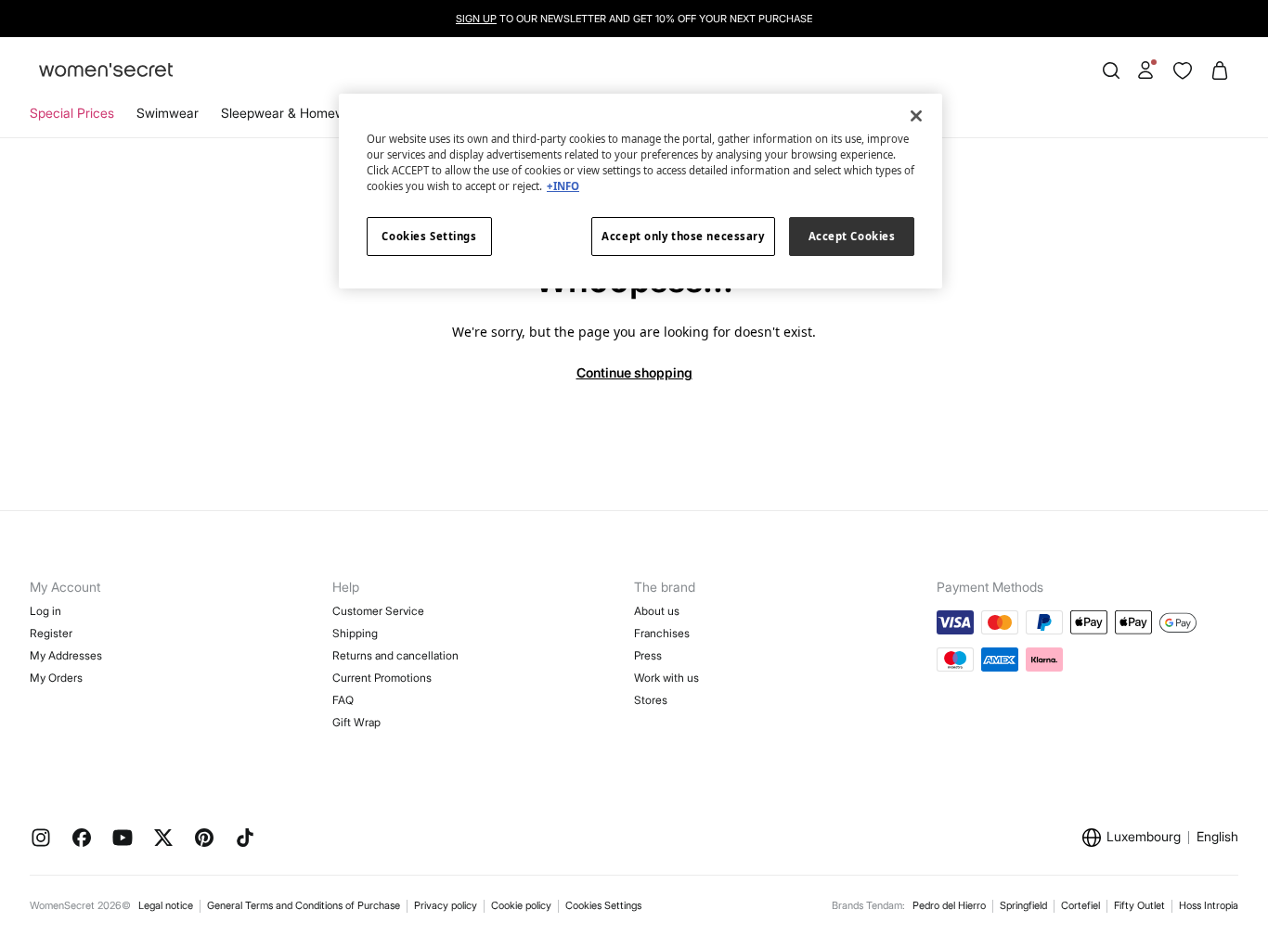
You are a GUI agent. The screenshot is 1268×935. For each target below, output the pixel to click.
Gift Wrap (356, 722)
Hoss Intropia (1208, 905)
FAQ (343, 700)
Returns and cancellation (395, 655)
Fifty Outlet (1139, 905)
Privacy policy (445, 905)
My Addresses (66, 655)
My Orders (56, 678)
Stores (650, 700)
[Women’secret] (106, 71)
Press (648, 655)
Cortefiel (1080, 905)
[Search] (1111, 70)
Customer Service (378, 611)
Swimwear (167, 113)
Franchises (662, 633)
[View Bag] (1219, 70)
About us (656, 611)
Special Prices (72, 113)
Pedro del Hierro (949, 905)
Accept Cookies (852, 236)
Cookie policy (521, 905)
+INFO (563, 186)
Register (51, 633)
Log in (45, 611)
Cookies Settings (603, 905)
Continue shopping (634, 372)
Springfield (1023, 905)
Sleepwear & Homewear (293, 113)
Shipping (355, 633)
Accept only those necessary (683, 236)
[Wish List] (1182, 70)
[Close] (916, 116)
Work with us (666, 678)
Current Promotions (382, 678)
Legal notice (165, 905)
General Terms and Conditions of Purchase (303, 905)
